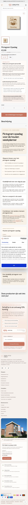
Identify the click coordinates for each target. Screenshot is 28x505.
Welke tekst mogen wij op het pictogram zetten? (14, 74)
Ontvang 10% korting (14, 344)
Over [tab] (23, 242)
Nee (11, 58)
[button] (1, 5)
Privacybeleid (3, 501)
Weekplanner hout (4, 374)
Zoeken (2, 413)
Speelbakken (3, 378)
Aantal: (2, 105)
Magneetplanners (4, 376)
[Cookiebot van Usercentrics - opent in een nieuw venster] (20, 238)
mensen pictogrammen (15, 215)
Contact (2, 405)
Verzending (3, 409)
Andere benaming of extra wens (10, 81)
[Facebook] (5, 368)
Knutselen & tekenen (5, 383)
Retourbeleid (17, 501)
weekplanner (18, 220)
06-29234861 (4, 455)
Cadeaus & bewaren (5, 385)
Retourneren (3, 411)
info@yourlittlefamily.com (7, 453)
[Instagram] (2, 368)
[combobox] (14, 8)
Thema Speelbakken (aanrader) (7, 393)
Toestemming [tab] (5, 242)
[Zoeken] (25, 8)
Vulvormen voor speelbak (6, 399)
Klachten (21, 501)
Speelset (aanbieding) (5, 395)
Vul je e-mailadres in (8, 336)
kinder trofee (3, 390)
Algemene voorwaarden (10, 501)
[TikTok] (8, 368)
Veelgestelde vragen (5, 407)
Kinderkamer (3, 380)
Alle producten (4, 415)
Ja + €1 (5, 58)
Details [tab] (14, 242)
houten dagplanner (17, 221)
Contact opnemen (6, 458)
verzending (9, 52)
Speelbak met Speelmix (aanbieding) (8, 397)
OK (14, 265)
